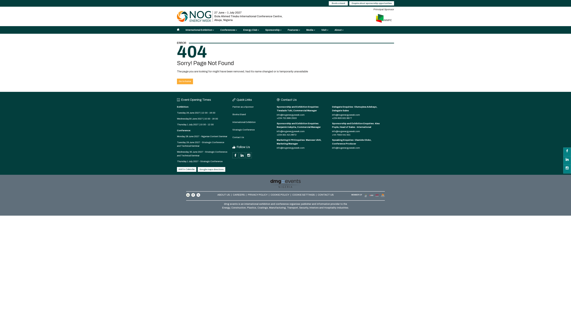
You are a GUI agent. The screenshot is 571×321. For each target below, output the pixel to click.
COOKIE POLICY (280, 194)
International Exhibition (244, 122)
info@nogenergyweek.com (291, 115)
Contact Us (238, 137)
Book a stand (338, 3)
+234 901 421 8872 (287, 135)
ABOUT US (223, 194)
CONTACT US (326, 194)
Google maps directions (211, 169)
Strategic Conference (243, 130)
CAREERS (239, 194)
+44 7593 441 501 (341, 135)
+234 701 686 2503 (287, 118)
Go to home (185, 81)
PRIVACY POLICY (258, 194)
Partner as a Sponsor (243, 107)
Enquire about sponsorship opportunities (372, 3)
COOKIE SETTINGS (303, 194)
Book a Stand (239, 114)
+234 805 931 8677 (342, 118)
